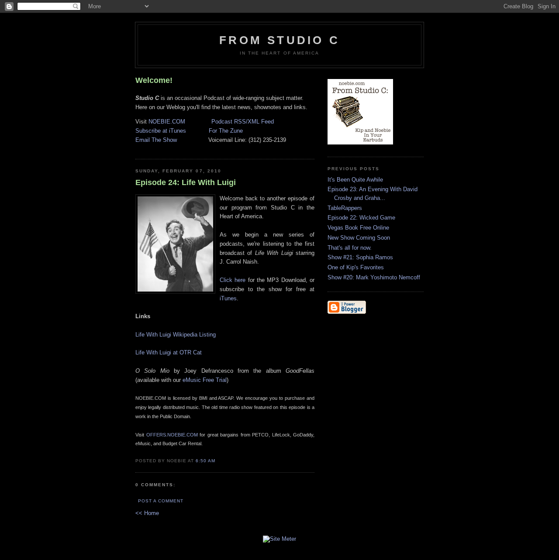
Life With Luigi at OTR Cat (168, 352)
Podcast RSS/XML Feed (242, 121)
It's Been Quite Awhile (355, 179)
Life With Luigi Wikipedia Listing (175, 334)
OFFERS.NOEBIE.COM (172, 434)
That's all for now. (350, 247)
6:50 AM (205, 460)
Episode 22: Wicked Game (361, 217)
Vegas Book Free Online (358, 227)
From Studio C (279, 40)
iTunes (228, 298)
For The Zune (226, 130)
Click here (232, 280)
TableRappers (345, 208)
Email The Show (156, 140)
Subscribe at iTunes (160, 130)
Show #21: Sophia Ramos (360, 257)
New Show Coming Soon (359, 237)
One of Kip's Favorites (356, 267)
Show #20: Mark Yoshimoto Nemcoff (374, 277)
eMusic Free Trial (205, 380)
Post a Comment (160, 500)
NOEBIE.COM (166, 121)
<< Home (147, 513)
